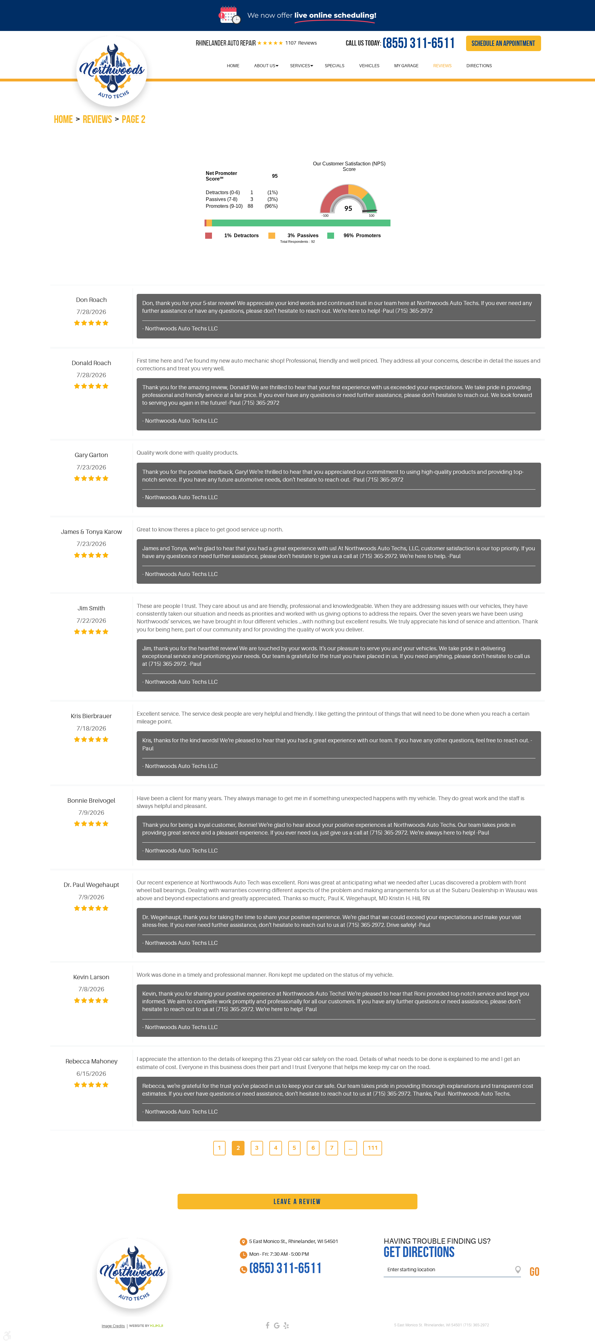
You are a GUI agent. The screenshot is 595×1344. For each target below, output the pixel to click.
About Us (264, 65)
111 (373, 1148)
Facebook (267, 1325)
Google (276, 1325)
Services (300, 65)
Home (233, 65)
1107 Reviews (301, 43)
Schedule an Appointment (503, 43)
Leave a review (297, 1202)
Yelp (286, 1325)
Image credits (113, 1326)
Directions (479, 65)
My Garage (406, 65)
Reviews (442, 65)
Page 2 (133, 119)
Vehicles (369, 65)
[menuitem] (233, 65)
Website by (146, 1326)
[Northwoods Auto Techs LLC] (112, 75)
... (350, 1148)
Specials (334, 65)
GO (535, 1271)
